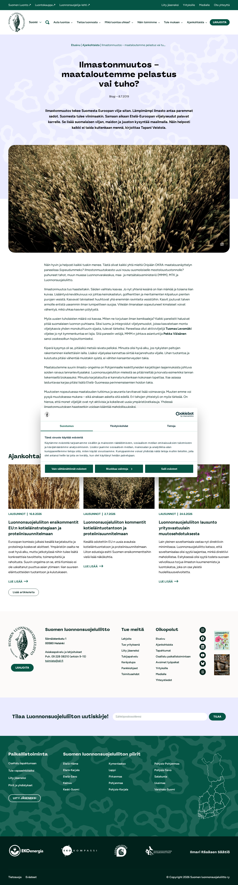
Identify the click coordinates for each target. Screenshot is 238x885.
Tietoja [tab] (171, 425)
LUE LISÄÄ (15, 581)
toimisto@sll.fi (54, 660)
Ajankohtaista (90, 45)
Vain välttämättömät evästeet (69, 468)
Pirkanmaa (115, 776)
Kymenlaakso (117, 763)
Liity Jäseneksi (24, 798)
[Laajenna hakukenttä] (47, 22)
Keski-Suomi (71, 789)
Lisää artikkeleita (23, 592)
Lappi (112, 770)
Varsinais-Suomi (164, 789)
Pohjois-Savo (162, 770)
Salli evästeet (169, 468)
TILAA (217, 716)
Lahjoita (220, 22)
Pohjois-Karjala (118, 789)
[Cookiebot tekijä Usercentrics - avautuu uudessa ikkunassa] (178, 414)
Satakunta (160, 776)
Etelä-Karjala (71, 770)
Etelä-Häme (70, 763)
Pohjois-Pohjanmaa (166, 763)
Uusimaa (159, 783)
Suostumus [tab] (67, 425)
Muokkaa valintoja (117, 468)
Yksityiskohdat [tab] (119, 425)
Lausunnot (16, 514)
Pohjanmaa (116, 783)
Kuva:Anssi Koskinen (224, 245)
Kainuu (67, 783)
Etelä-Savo (70, 776)
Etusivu (75, 45)
